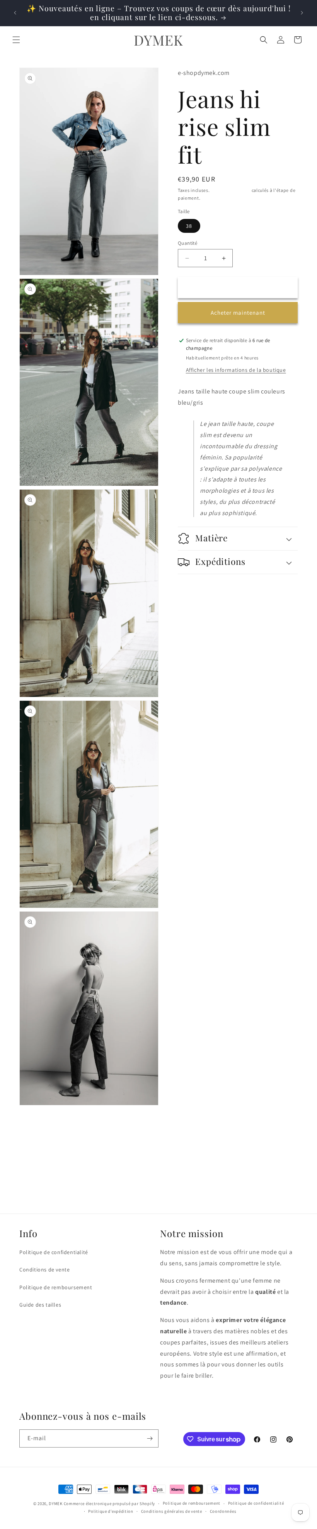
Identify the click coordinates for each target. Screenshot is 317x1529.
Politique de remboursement (55, 1287)
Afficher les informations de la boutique (236, 369)
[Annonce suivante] (301, 12)
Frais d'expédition (231, 190)
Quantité (187, 243)
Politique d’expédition (110, 1511)
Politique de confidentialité (53, 1252)
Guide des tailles (40, 1304)
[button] (16, 39)
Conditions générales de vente (171, 1511)
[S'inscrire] (149, 1438)
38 (189, 225)
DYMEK (56, 1503)
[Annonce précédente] (15, 12)
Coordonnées (223, 1511)
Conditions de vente (44, 1269)
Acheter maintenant (238, 312)
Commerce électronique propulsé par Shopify (109, 1503)
